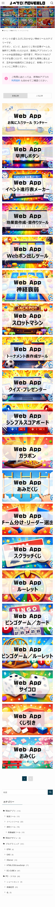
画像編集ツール (16, 832)
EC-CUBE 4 (13, 870)
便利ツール (13, 827)
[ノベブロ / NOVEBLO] (27, 3)
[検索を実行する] (50, 792)
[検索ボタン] (52, 3)
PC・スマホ (13, 876)
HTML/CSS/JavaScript (18, 865)
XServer (12, 860)
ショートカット (14, 881)
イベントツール (15, 821)
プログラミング (15, 843)
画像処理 (12, 887)
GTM (10, 849)
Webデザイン (13, 837)
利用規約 (16, 80)
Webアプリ (9, 20)
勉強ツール (13, 816)
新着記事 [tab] (15, 95)
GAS (10, 854)
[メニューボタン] (3, 3)
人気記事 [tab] (39, 95)
